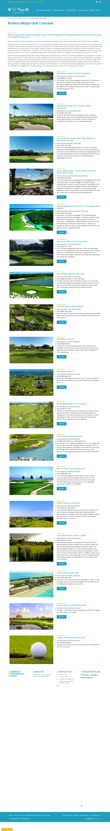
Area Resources (82, 10)
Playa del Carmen (84, 815)
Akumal (76, 815)
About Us (97, 10)
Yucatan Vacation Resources (21, 18)
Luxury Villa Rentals (58, 10)
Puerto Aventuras (95, 815)
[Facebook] (96, 2)
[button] (100, 1)
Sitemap (48, 815)
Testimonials (28, 815)
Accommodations (71, 10)
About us (21, 815)
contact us (80, 66)
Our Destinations (45, 10)
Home (37, 10)
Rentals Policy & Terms (39, 815)
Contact (91, 10)
